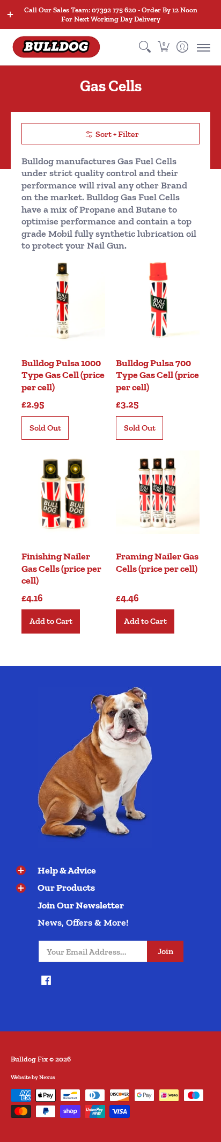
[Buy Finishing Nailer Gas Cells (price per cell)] (63, 492)
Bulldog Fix (29, 1058)
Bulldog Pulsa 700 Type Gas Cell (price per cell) (157, 375)
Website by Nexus (33, 1077)
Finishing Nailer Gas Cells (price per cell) (61, 568)
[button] (163, 47)
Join (165, 951)
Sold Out (45, 428)
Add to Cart (51, 621)
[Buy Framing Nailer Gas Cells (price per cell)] (158, 492)
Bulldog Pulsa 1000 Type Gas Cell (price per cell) (63, 375)
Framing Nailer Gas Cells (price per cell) (157, 562)
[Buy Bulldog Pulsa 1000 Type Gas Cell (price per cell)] (63, 299)
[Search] (144, 47)
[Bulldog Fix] (56, 47)
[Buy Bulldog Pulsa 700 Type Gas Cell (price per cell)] (158, 299)
